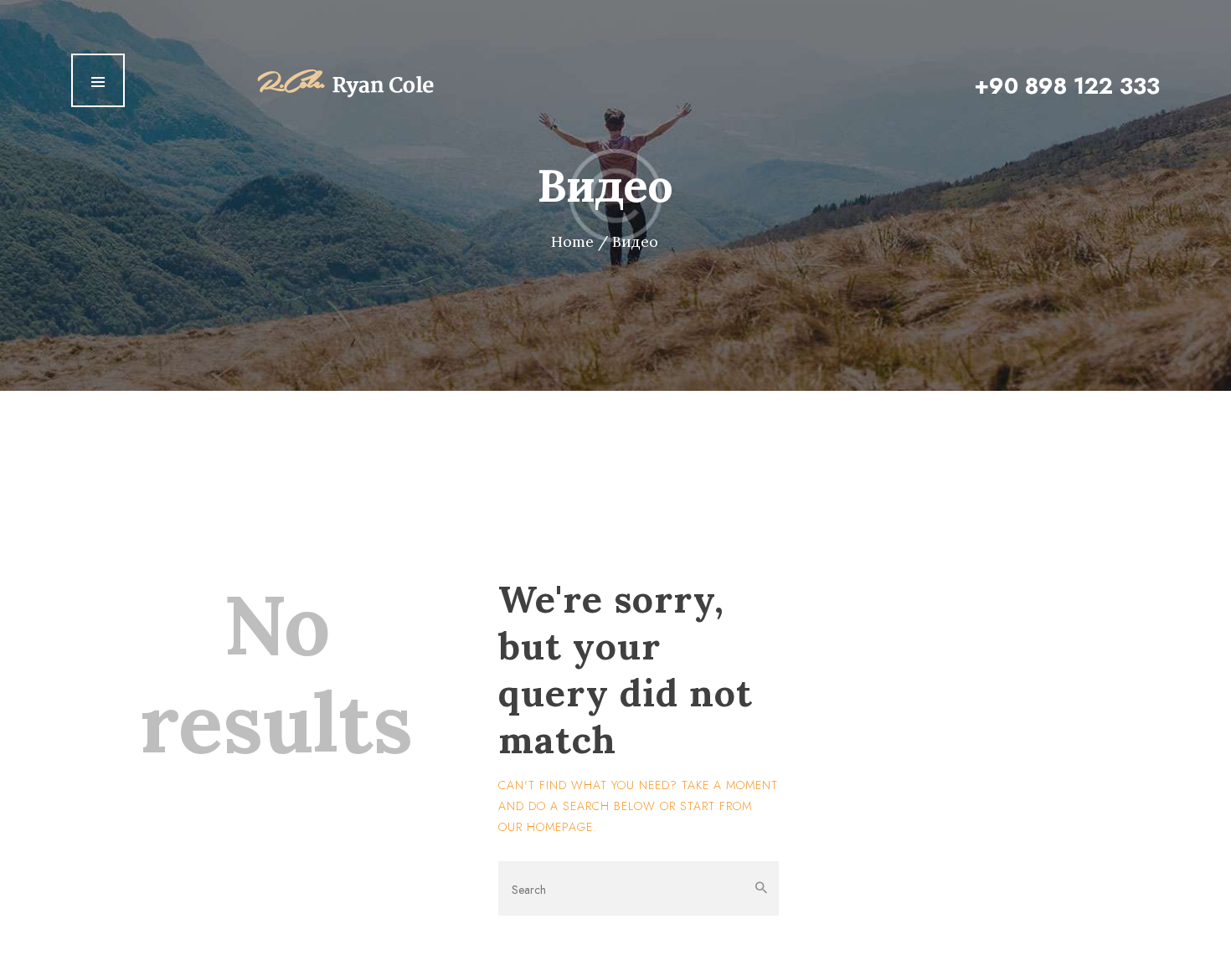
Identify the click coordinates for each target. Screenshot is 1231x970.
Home (572, 242)
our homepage (545, 827)
